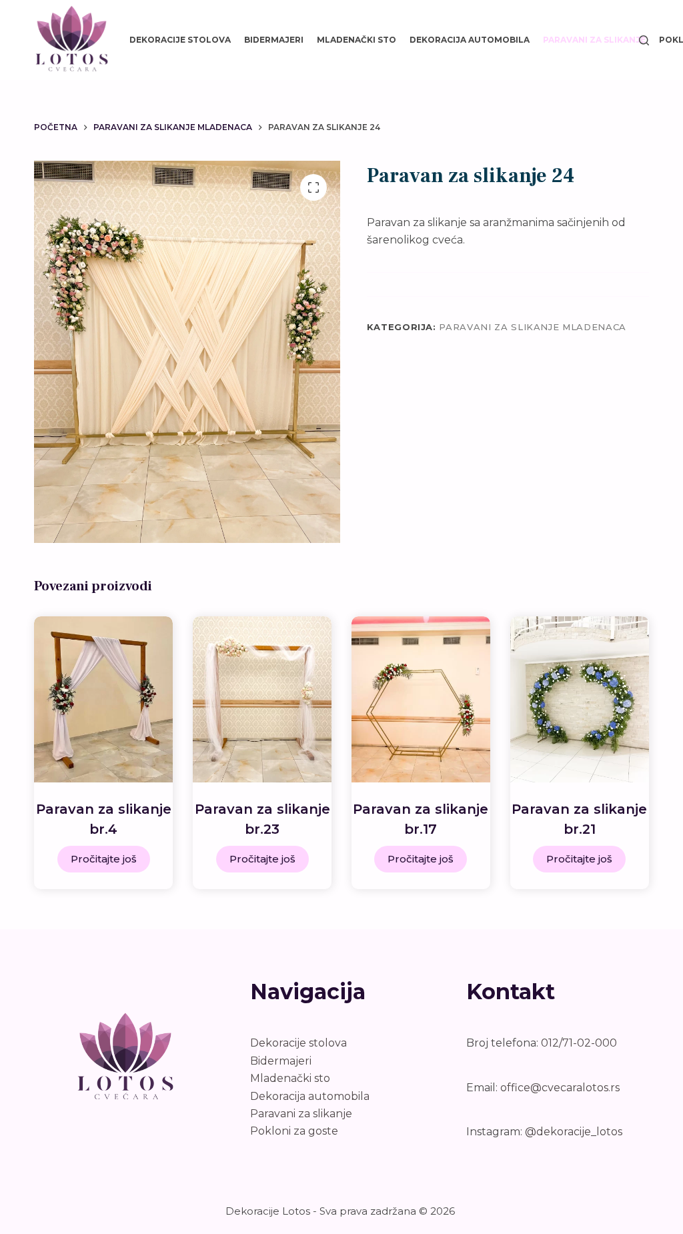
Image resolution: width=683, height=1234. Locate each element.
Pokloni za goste (294, 1131)
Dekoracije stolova (180, 40)
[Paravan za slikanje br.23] (262, 699)
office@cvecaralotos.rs (560, 1087)
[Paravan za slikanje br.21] (579, 699)
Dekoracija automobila (470, 40)
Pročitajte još (104, 858)
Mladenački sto (356, 40)
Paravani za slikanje (594, 40)
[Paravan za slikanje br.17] (421, 699)
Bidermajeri (273, 40)
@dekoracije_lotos (573, 1131)
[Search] (644, 40)
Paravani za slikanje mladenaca (532, 327)
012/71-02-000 (579, 1043)
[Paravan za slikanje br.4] (103, 699)
